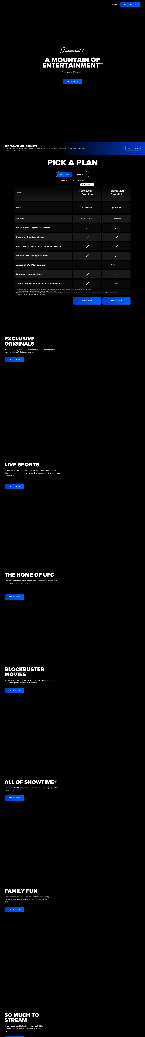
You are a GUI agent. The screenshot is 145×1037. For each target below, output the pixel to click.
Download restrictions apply (109, 293)
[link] (130, 4)
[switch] (72, 174)
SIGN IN (114, 4)
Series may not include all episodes (35, 294)
